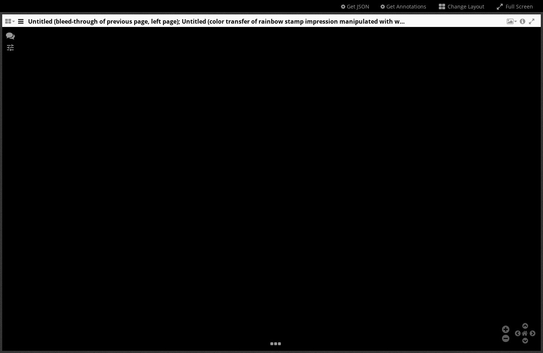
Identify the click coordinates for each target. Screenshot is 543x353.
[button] (511, 23)
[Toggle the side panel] (20, 23)
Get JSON (357, 6)
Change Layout (465, 6)
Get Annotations (405, 6)
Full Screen (518, 6)
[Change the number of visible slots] (9, 23)
